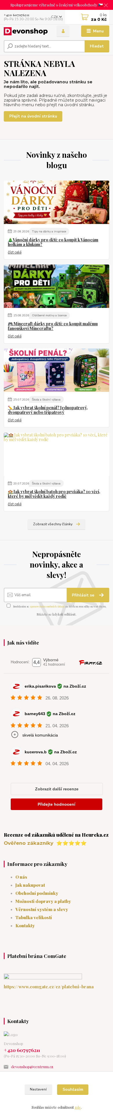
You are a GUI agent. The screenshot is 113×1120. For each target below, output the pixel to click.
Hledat (97, 46)
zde (78, 1107)
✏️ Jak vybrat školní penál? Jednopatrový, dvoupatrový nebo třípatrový (48, 410)
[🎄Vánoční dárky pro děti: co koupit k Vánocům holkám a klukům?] (56, 202)
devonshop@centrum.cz (32, 1066)
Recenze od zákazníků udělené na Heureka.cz (56, 834)
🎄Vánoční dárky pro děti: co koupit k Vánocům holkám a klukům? (53, 242)
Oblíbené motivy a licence (49, 315)
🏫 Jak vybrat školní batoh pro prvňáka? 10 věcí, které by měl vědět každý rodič (54, 494)
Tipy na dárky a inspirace (49, 231)
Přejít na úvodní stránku (33, 116)
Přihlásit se (83, 595)
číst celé (14, 252)
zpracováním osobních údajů (47, 606)
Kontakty (25, 925)
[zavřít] (105, 6)
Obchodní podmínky (36, 893)
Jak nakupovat (30, 885)
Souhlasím (73, 1089)
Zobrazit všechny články (52, 524)
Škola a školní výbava (46, 399)
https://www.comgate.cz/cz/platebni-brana (49, 986)
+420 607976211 (16, 15)
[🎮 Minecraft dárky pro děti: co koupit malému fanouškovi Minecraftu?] (56, 286)
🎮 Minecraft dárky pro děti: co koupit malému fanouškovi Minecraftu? (53, 326)
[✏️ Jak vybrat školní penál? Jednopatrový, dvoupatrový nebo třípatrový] (56, 370)
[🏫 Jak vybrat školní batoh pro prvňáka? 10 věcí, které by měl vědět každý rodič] (56, 454)
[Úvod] (26, 31)
